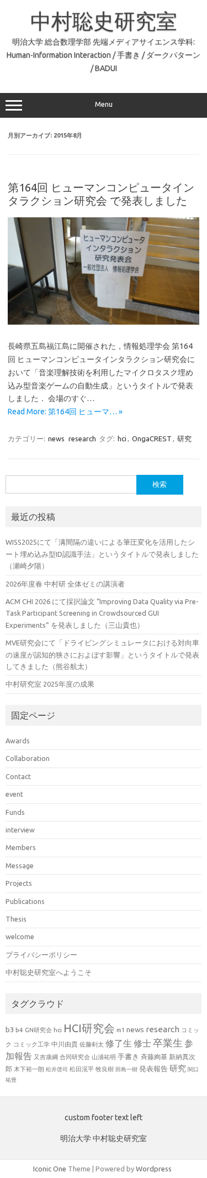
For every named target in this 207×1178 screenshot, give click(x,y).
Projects (19, 883)
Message (20, 865)
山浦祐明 (104, 1056)
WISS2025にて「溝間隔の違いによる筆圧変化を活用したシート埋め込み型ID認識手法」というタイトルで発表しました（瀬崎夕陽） (102, 553)
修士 (142, 1043)
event (14, 794)
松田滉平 (82, 1068)
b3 (10, 1029)
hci (122, 438)
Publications (25, 901)
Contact (18, 776)
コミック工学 (31, 1044)
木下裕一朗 (29, 1069)
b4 (19, 1029)
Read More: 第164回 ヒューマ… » (65, 411)
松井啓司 (57, 1069)
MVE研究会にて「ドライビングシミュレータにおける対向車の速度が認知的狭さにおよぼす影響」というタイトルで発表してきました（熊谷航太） (102, 654)
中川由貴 (64, 1044)
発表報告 (153, 1068)
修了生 (118, 1043)
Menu (104, 104)
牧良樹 (104, 1069)
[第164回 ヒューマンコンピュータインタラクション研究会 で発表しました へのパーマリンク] (103, 321)
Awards (18, 740)
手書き (128, 1057)
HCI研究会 (89, 1028)
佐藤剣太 (91, 1044)
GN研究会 (38, 1030)
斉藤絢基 (154, 1056)
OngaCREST (152, 438)
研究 (184, 438)
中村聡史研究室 (103, 20)
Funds (15, 812)
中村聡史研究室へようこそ (49, 972)
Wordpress (154, 1168)
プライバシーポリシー (41, 954)
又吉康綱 (46, 1057)
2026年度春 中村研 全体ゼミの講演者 (65, 584)
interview (20, 830)
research (82, 438)
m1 (120, 1030)
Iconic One (49, 1168)
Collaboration (28, 758)
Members (21, 847)
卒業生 (168, 1042)
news (56, 438)
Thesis (16, 919)
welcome (20, 936)
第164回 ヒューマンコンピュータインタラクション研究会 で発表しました (101, 194)
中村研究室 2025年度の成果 (50, 684)
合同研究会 (75, 1057)
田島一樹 (126, 1069)
